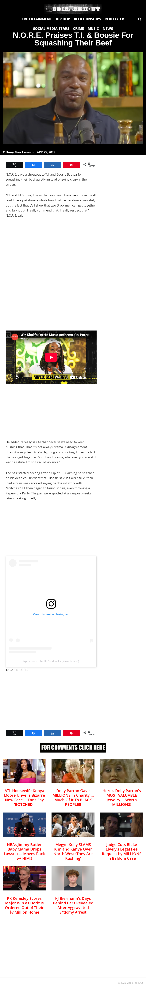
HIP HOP (63, 19)
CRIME (78, 28)
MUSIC (93, 28)
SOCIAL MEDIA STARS (51, 28)
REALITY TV (114, 19)
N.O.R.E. (22, 670)
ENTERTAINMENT (37, 19)
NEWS (108, 28)
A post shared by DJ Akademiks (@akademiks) (51, 661)
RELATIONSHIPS (87, 19)
